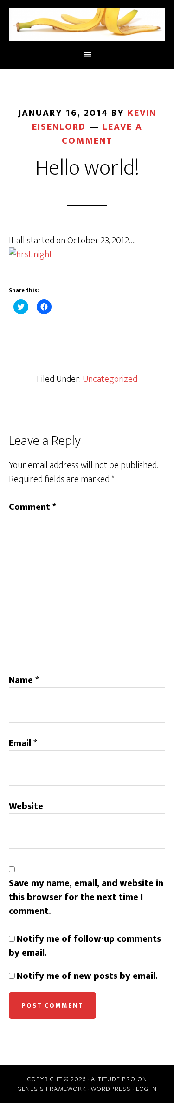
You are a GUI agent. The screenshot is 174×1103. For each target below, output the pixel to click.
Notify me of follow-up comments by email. (85, 946)
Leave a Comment (102, 134)
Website (26, 806)
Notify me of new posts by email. (87, 976)
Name (24, 680)
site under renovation (87, 24)
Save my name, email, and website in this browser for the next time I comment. (86, 897)
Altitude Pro (113, 1079)
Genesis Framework (52, 1089)
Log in (146, 1089)
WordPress (111, 1089)
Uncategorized (110, 379)
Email (23, 743)
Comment (32, 507)
